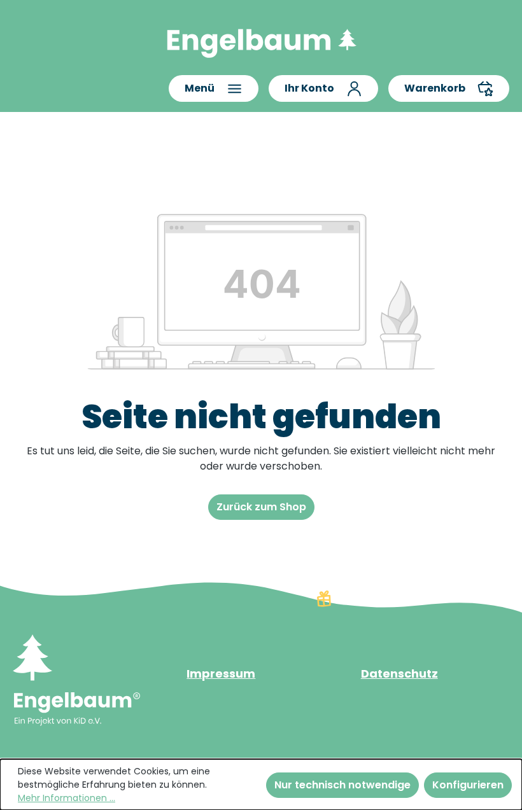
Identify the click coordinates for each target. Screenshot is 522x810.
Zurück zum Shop (261, 506)
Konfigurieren (468, 785)
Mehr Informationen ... (66, 798)
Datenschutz (399, 673)
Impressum (221, 673)
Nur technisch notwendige (342, 785)
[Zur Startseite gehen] (261, 40)
